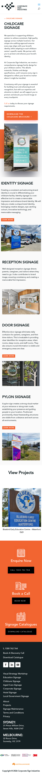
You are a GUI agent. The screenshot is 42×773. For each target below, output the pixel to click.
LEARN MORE (7, 220)
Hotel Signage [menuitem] (10, 692)
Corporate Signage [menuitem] (12, 688)
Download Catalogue (20, 632)
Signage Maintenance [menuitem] (13, 709)
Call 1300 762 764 (20, 570)
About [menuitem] (6, 701)
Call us (7, 103)
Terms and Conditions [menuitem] (13, 712)
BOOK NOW (20, 601)
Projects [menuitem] (7, 705)
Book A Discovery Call (13, 653)
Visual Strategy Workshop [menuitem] (15, 673)
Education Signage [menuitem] (12, 677)
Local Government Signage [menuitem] (16, 696)
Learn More (8, 356)
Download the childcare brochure (18, 115)
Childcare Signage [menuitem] (11, 681)
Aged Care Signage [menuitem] (12, 685)
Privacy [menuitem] (6, 716)
